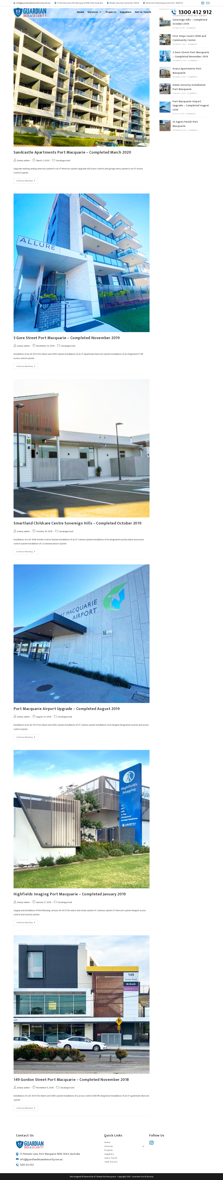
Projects (108, 1150)
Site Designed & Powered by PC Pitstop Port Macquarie (93, 1176)
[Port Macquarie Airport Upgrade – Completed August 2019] (165, 107)
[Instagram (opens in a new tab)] (202, 3)
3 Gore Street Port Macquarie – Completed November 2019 (67, 338)
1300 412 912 (27, 1165)
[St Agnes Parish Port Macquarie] (165, 125)
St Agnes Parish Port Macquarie (185, 124)
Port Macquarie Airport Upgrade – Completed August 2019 (67, 709)
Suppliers (109, 1154)
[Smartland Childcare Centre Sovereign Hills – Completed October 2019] (165, 21)
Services (108, 1146)
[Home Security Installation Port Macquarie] (165, 88)
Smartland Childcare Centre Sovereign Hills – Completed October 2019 (77, 523)
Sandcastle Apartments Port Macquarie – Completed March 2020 (72, 152)
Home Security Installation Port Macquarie (189, 87)
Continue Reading (27, 180)
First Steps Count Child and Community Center (189, 38)
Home (107, 1142)
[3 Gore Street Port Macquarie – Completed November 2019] (165, 56)
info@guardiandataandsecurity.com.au (33, 3)
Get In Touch (110, 1158)
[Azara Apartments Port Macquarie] (165, 72)
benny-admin (23, 160)
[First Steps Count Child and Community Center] (165, 39)
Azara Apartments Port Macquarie (187, 71)
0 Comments (191, 28)
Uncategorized (63, 160)
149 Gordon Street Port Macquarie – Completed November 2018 (71, 1079)
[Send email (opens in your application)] (207, 3)
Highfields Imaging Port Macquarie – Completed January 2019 (70, 894)
